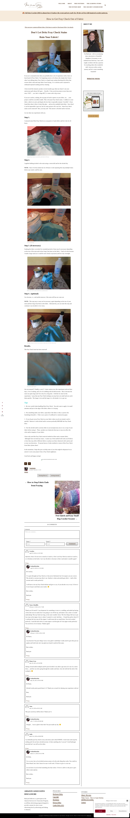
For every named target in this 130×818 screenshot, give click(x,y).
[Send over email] (2, 411)
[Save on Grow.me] (33, 463)
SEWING (26, 472)
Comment (27, 529)
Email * (48, 541)
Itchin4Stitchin (32, 468)
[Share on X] (2, 405)
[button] (127, 800)
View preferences (123, 811)
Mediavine (89, 815)
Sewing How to (43, 475)
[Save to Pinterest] (29, 463)
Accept (100, 811)
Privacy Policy (113, 814)
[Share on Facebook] (25, 463)
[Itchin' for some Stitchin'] (34, 5)
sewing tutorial (55, 475)
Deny (111, 811)
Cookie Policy (108, 814)
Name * (28, 541)
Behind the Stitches (93, 78)
